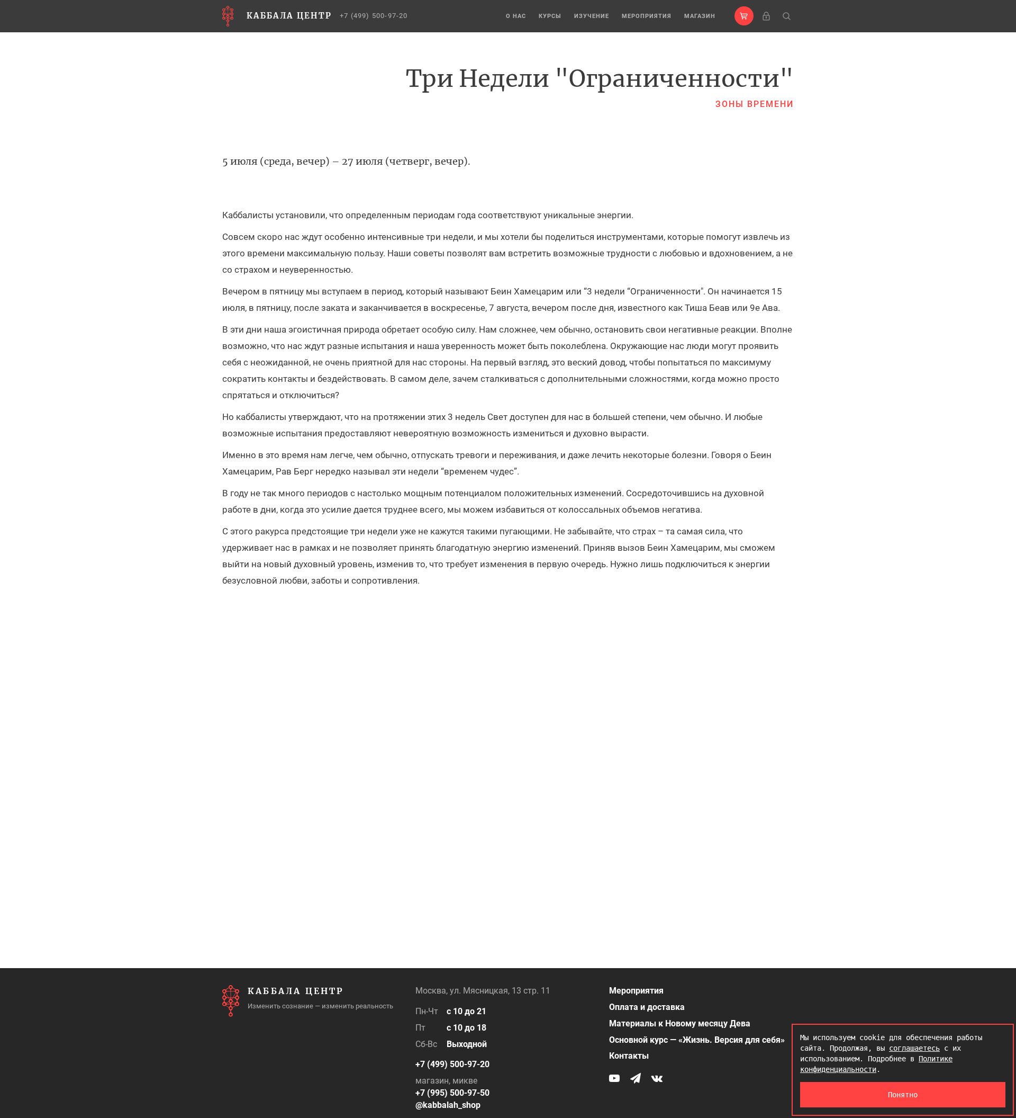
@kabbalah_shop (447, 1105)
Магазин (699, 16)
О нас (516, 16)
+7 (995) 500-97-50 (452, 1093)
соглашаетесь (914, 1048)
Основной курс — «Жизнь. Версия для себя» (697, 1040)
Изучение (591, 16)
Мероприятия (647, 16)
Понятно (903, 1094)
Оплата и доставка (647, 1007)
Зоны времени (754, 104)
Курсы (550, 16)
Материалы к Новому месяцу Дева (679, 1023)
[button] (744, 15)
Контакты (629, 1056)
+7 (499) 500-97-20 (374, 16)
